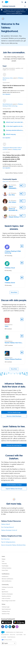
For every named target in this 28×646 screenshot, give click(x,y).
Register (18, 11)
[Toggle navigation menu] (25, 6)
